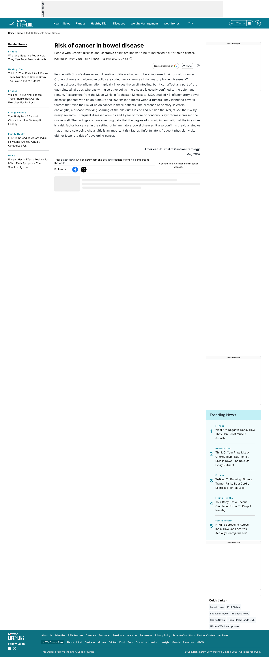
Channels (91, 635)
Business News (240, 613)
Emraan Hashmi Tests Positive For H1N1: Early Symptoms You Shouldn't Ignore (28, 163)
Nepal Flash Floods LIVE (241, 619)
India (133, 159)
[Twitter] (84, 169)
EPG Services (75, 635)
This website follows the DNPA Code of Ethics (67, 651)
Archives (223, 635)
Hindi (79, 642)
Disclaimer (105, 635)
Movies (102, 642)
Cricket (113, 642)
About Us (46, 635)
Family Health (16, 134)
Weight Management (144, 23)
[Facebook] (75, 169)
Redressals (146, 635)
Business (90, 642)
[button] (258, 23)
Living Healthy (17, 112)
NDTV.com (239, 23)
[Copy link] (198, 66)
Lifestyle (164, 642)
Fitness (80, 23)
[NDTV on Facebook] (9, 648)
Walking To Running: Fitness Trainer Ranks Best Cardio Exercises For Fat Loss (25, 98)
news (110, 159)
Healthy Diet (99, 23)
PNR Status (233, 607)
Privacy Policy (162, 635)
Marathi (176, 642)
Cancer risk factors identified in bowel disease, (178, 165)
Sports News (217, 619)
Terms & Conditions (184, 635)
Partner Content (206, 635)
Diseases (119, 23)
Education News (219, 613)
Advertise (60, 635)
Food (122, 642)
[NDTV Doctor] (25, 22)
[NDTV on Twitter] (14, 648)
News (20, 33)
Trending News (223, 415)
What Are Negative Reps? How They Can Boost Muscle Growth (27, 57)
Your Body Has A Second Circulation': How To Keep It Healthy (24, 120)
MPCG (200, 642)
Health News (61, 23)
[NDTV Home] (16, 636)
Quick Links (217, 600)
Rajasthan (188, 642)
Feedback (118, 635)
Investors (132, 635)
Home (11, 33)
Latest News (68, 159)
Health (153, 642)
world (62, 163)
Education (141, 642)
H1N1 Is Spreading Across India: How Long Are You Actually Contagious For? (27, 141)
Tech (130, 642)
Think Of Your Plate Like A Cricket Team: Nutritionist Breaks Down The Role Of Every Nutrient (28, 77)
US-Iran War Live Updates (224, 626)
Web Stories (172, 23)
